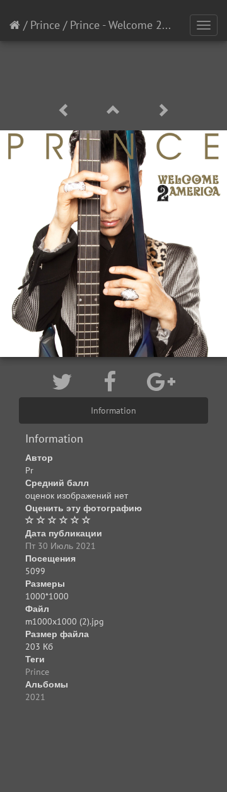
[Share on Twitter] (65, 381)
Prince (45, 25)
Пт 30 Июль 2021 (60, 546)
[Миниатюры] (115, 110)
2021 (35, 697)
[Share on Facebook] (112, 381)
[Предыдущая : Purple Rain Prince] (66, 110)
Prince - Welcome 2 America (137, 25)
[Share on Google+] (161, 381)
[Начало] (14, 25)
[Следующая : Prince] (162, 110)
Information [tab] (113, 410)
